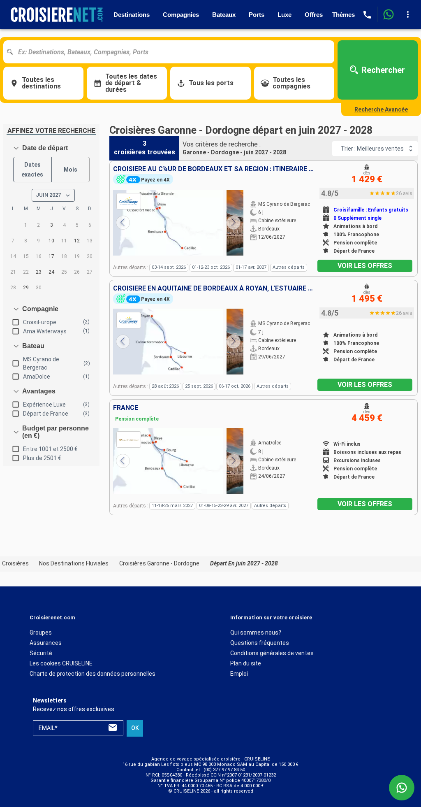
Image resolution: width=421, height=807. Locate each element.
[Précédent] (123, 223)
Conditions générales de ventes (272, 653)
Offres (314, 14)
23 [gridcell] (39, 272)
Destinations (131, 14)
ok (135, 728)
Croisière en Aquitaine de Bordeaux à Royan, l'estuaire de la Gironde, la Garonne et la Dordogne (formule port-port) (214, 288)
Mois (70, 169)
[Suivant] (234, 223)
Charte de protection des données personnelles (92, 673)
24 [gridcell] (51, 272)
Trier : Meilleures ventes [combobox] (372, 148)
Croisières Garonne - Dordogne (159, 563)
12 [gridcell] (77, 241)
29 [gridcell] (26, 288)
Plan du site (245, 663)
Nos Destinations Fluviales (74, 563)
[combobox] (172, 52)
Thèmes (343, 14)
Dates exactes (32, 169)
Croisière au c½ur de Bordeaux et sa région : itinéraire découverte (214, 169)
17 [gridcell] (51, 256)
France (125, 408)
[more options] (407, 14)
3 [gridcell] (51, 225)
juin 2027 (48, 195)
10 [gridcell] (51, 241)
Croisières (15, 563)
